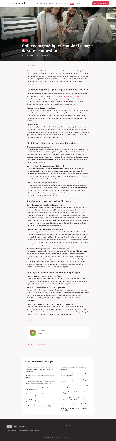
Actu (45, 3)
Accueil (39, 3)
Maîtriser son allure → (101, 3)
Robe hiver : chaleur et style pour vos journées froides (40, 376)
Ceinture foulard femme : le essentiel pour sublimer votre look (39, 389)
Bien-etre (58, 3)
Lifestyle (65, 3)
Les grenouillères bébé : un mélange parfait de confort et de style (75, 387)
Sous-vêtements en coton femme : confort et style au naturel (39, 395)
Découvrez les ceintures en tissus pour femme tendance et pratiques (75, 375)
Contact (80, 426)
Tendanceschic (20, 3)
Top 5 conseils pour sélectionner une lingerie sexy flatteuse (75, 393)
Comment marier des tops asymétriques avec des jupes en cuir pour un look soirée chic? (40, 382)
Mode (72, 3)
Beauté (51, 3)
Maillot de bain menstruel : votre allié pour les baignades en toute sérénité (40, 407)
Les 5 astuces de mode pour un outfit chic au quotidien (74, 369)
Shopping (79, 3)
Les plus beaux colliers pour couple (67, 96)
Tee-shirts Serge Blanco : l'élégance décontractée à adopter (37, 401)
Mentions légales (71, 426)
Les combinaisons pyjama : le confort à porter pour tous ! (75, 381)
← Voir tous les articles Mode (36, 345)
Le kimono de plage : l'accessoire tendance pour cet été (74, 409)
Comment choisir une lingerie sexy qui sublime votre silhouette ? (73, 399)
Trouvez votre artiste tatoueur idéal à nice (74, 404)
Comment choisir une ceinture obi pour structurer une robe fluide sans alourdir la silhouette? (39, 370)
